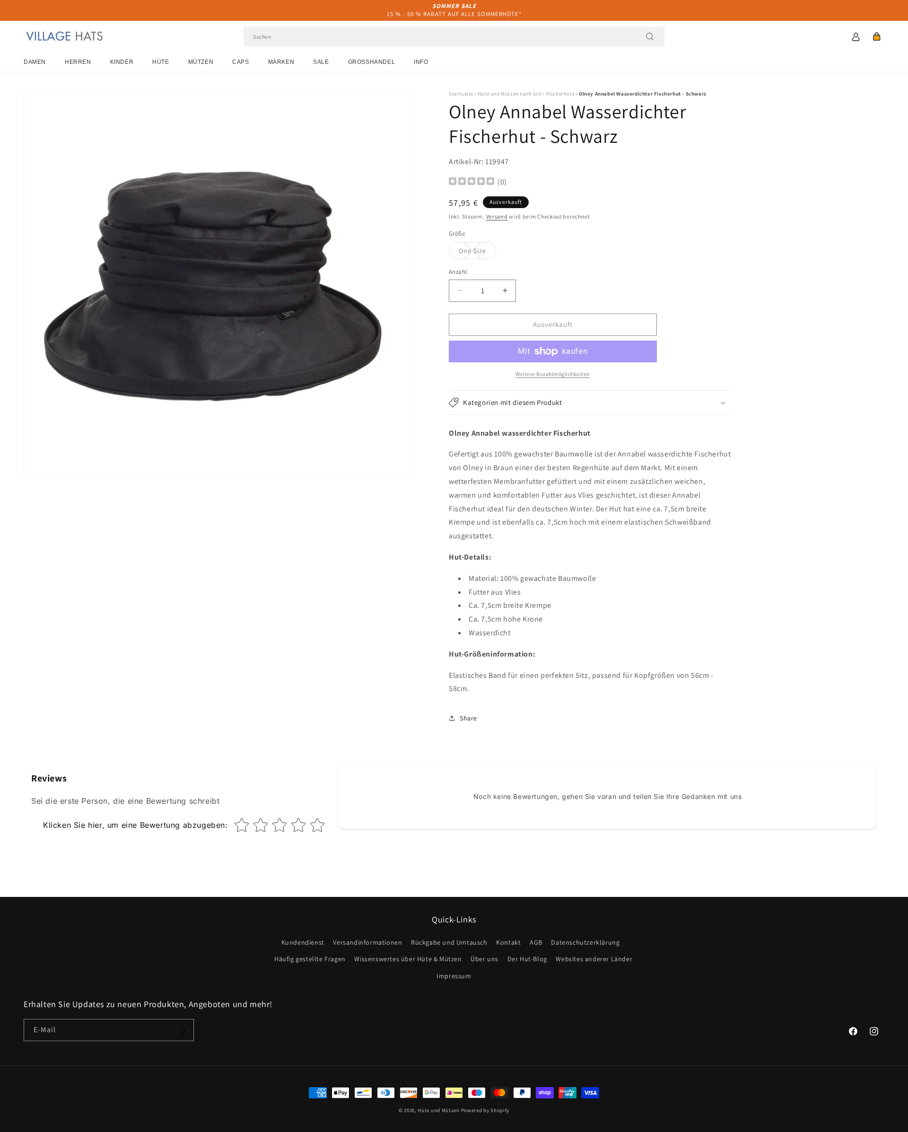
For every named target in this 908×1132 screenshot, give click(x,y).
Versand (497, 216)
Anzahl (458, 272)
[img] (471, 182)
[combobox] (454, 36)
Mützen (201, 62)
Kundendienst (302, 943)
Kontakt (508, 943)
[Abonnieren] (183, 1030)
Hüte (160, 62)
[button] (877, 36)
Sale (321, 62)
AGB (536, 943)
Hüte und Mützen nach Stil (510, 93)
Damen (35, 62)
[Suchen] (649, 36)
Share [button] (468, 718)
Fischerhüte (560, 93)
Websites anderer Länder (594, 959)
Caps (240, 62)
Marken (281, 62)
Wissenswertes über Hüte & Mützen (408, 959)
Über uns (484, 959)
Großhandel (371, 62)
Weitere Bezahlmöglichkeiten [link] (552, 373)
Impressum (454, 976)
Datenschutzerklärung (585, 943)
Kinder (122, 62)
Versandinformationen (367, 943)
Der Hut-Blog (527, 959)
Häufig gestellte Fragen (310, 959)
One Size (477, 252)
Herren (78, 62)
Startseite (461, 93)
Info (421, 62)
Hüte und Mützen (439, 1110)
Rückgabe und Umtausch (449, 943)
